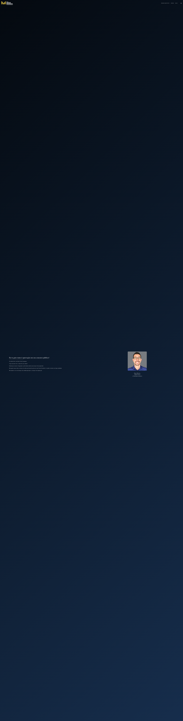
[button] (181, 3)
